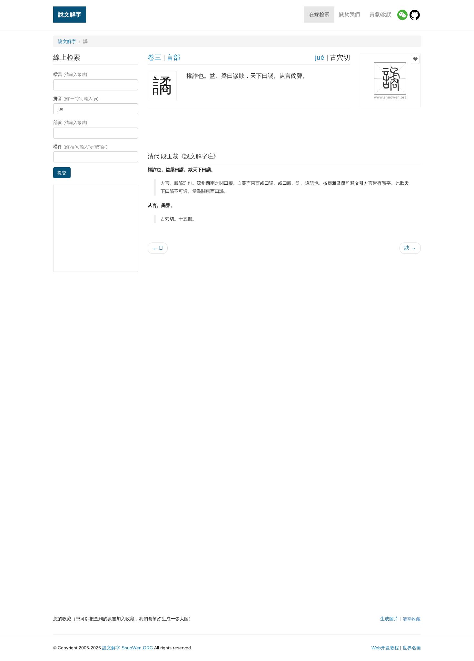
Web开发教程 (385, 647)
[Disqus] (284, 341)
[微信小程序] (402, 14)
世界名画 (412, 647)
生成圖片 (389, 618)
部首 (70, 122)
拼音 (75, 98)
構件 (80, 146)
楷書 (70, 74)
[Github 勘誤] (415, 14)
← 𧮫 (158, 248)
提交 (61, 172)
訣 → (410, 248)
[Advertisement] (284, 128)
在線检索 (319, 14)
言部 (173, 57)
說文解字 (69, 14)
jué (319, 57)
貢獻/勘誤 (380, 14)
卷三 (154, 57)
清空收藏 (411, 619)
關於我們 (349, 14)
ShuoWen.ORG (137, 647)
